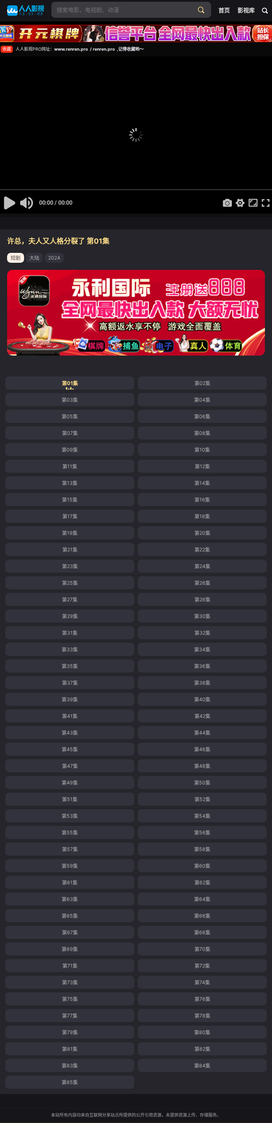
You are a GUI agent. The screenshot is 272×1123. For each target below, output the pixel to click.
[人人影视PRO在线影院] (25, 10)
